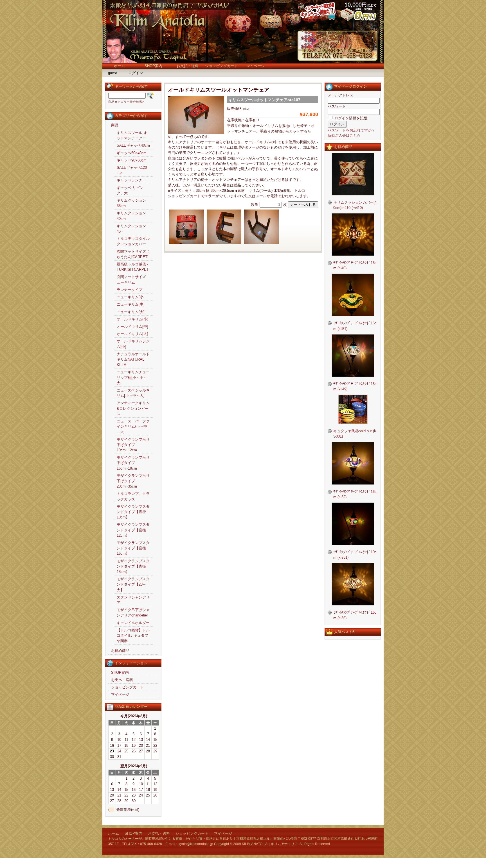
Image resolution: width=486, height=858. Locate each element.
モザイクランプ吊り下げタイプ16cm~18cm (133, 462)
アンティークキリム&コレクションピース (133, 408)
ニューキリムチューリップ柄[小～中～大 (133, 377)
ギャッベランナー (131, 180)
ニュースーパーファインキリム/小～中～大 (133, 426)
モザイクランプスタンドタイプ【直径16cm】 (133, 548)
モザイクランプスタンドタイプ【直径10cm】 (133, 511)
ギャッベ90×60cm (132, 160)
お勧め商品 (120, 650)
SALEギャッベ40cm (133, 145)
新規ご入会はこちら (344, 135)
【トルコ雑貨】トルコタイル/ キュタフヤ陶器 (133, 635)
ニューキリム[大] (131, 312)
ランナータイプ (129, 290)
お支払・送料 (188, 66)
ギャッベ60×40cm (132, 153)
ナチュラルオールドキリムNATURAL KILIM (133, 359)
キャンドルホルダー (133, 623)
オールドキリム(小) (132, 319)
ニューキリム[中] (131, 304)
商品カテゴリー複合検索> (126, 101)
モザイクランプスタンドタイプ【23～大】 (133, 584)
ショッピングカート (221, 66)
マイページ (255, 66)
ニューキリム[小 (130, 297)
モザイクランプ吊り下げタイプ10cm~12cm (133, 444)
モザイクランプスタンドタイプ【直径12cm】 (133, 529)
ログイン (135, 73)
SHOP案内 (153, 66)
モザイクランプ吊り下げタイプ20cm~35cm (133, 481)
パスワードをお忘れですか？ (351, 130)
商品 (114, 125)
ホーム (119, 66)
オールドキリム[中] (132, 326)
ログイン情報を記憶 (350, 118)
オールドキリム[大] (132, 334)
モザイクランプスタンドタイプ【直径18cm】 (133, 566)
